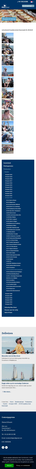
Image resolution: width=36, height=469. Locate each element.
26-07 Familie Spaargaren (12, 242)
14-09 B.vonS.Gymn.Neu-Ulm (13, 215)
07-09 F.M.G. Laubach (11, 219)
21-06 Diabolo (9, 259)
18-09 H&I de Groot (11, 213)
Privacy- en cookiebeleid (23, 465)
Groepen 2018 (8, 178)
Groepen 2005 (8, 300)
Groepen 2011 (8, 193)
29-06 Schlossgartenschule (13, 255)
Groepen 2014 (8, 187)
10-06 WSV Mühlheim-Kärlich (13, 263)
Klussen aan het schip (11, 310)
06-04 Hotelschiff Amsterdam (13, 286)
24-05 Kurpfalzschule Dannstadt (14, 269)
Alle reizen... (7, 391)
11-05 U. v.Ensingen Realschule (14, 276)
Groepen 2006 (8, 297)
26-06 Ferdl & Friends (11, 257)
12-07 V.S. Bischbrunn (11, 246)
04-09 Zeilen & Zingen (11, 221)
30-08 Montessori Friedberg (13, 223)
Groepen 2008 (8, 293)
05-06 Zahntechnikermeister (13, 265)
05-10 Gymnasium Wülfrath (13, 204)
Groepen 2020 (8, 174)
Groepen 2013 (8, 189)
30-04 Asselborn (10, 280)
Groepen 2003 (8, 304)
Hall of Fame (8, 312)
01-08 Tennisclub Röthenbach (13, 238)
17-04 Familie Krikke (11, 284)
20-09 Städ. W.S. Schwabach (13, 210)
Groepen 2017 (8, 181)
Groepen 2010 (8, 195)
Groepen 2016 (8, 183)
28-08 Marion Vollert (11, 225)
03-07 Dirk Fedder (10, 252)
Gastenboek (7, 163)
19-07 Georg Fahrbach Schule (13, 244)
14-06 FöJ (8, 261)
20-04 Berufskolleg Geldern (13, 282)
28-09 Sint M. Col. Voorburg (13, 206)
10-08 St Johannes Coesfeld (13, 236)
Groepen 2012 (8, 191)
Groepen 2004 (8, 302)
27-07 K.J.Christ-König (12, 240)
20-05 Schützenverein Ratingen (14, 271)
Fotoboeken (7, 169)
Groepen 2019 (8, 176)
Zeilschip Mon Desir (11, 307)
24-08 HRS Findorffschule (12, 227)
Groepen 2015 (8, 185)
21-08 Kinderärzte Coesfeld (13, 229)
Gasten (7, 172)
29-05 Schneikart (10, 267)
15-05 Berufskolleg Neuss (12, 273)
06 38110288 (23, 1)
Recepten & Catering (9, 19)
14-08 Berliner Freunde (12, 234)
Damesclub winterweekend (13, 290)
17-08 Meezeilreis (10, 231)
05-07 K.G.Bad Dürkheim (12, 250)
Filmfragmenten (8, 166)
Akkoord (9, 465)
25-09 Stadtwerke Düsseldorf (13, 208)
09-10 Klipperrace (10, 202)
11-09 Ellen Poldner (11, 217)
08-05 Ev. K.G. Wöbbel (11, 278)
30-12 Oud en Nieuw (11, 200)
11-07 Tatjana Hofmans (12, 248)
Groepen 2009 (8, 197)
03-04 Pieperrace (10, 288)
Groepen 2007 (8, 295)
